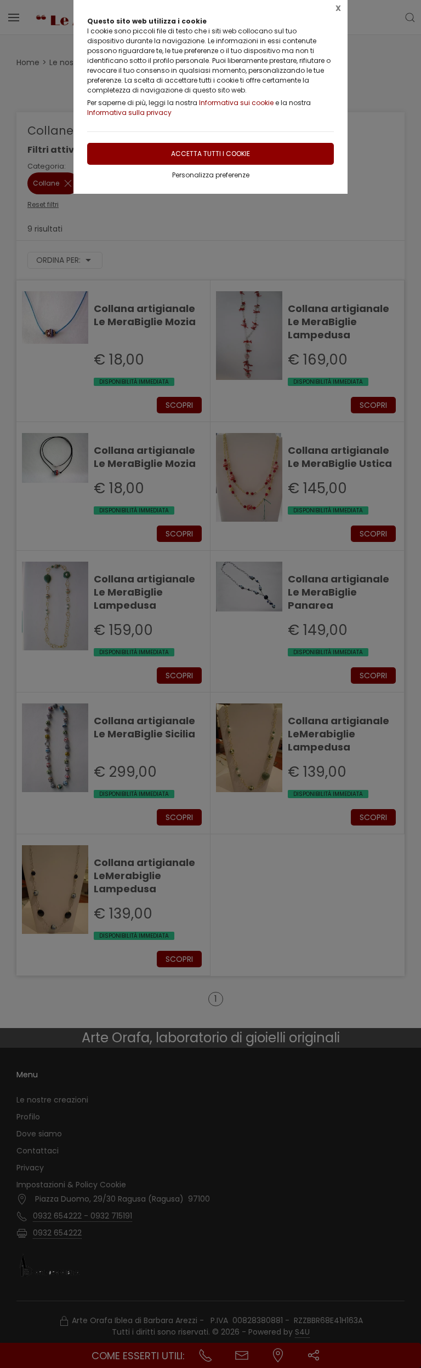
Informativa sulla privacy (129, 112)
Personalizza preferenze (210, 175)
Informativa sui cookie (236, 102)
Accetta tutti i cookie (210, 153)
